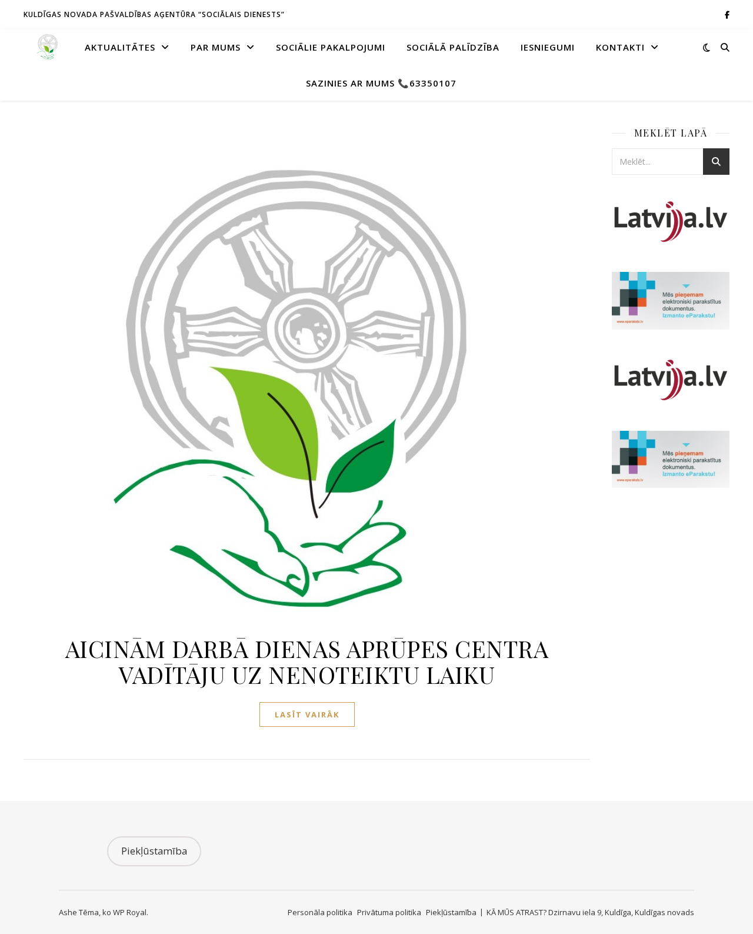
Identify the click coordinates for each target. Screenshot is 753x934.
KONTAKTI (620, 47)
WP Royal (129, 912)
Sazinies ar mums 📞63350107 (381, 83)
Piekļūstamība (154, 850)
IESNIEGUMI (548, 47)
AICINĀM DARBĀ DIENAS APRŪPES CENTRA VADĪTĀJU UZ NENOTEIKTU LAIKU (307, 661)
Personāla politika (320, 912)
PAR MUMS (216, 47)
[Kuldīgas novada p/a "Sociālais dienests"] (47, 47)
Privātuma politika (389, 912)
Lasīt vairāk (307, 714)
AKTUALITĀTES (120, 47)
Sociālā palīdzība (453, 47)
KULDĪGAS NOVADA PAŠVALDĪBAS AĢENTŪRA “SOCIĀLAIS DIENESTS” (154, 14)
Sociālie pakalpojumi (330, 47)
